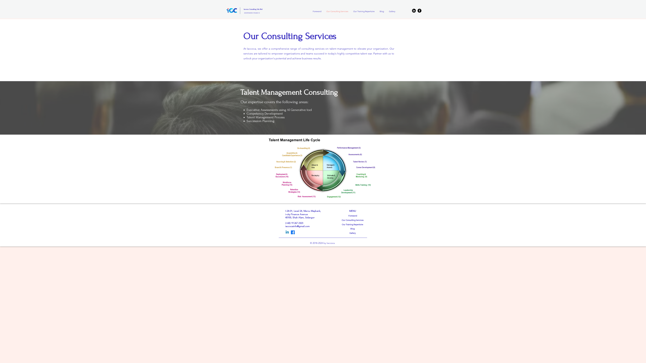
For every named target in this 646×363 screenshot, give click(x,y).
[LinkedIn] (414, 11)
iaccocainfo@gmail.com (297, 226)
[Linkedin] (287, 232)
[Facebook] (419, 11)
